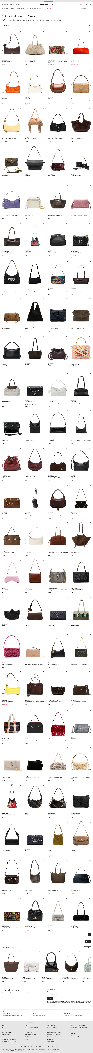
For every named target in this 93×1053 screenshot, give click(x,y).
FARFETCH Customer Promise (9, 1041)
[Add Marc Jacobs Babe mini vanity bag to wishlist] (43, 185)
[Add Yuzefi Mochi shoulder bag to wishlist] (89, 522)
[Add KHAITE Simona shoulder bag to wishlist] (89, 32)
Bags (10, 11)
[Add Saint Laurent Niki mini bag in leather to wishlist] (20, 410)
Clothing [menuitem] (13, 8)
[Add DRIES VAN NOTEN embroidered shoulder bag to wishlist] (20, 373)
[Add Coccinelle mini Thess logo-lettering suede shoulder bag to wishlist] (89, 185)
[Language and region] (80, 4)
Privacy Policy (57, 1002)
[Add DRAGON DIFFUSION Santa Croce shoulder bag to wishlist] (43, 32)
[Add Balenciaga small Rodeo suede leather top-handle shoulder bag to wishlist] (43, 672)
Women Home (4, 11)
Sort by (86, 25)
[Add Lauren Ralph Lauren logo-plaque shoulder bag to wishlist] (66, 860)
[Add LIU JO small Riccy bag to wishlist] (66, 336)
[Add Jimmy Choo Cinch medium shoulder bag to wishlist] (43, 109)
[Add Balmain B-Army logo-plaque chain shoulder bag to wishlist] (20, 261)
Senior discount (51, 1041)
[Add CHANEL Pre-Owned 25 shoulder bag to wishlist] (89, 147)
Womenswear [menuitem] (5, 4)
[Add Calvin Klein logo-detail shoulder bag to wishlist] (43, 261)
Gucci (45, 18)
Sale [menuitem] (51, 8)
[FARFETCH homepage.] (46, 4)
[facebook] (78, 1036)
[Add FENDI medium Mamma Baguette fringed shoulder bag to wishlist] (89, 70)
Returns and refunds (6, 1032)
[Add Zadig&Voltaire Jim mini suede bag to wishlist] (89, 485)
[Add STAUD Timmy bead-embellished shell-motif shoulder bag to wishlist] (66, 261)
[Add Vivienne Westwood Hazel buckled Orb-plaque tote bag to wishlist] (66, 109)
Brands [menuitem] (8, 8)
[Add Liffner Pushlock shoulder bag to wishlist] (66, 223)
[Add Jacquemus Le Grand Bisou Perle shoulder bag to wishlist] (20, 109)
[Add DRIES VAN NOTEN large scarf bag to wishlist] (43, 223)
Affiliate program (51, 1025)
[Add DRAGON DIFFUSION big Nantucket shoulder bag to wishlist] (89, 109)
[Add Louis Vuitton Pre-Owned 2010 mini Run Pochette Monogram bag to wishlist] (89, 634)
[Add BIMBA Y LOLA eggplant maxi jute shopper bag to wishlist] (20, 710)
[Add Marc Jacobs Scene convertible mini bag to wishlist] (66, 634)
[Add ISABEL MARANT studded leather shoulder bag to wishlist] (66, 70)
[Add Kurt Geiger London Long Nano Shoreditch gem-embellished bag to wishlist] (20, 898)
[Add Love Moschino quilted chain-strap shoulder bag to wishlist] (43, 898)
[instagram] (71, 1036)
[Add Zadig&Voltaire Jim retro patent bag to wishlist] (66, 785)
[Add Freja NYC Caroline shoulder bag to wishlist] (89, 373)
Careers (26, 1029)
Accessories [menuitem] (28, 8)
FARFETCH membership (52, 1027)
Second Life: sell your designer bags (78, 1027)
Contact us (4, 1025)
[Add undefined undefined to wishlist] (19, 951)
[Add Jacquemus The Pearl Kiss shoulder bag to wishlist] (20, 672)
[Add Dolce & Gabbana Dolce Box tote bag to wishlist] (89, 336)
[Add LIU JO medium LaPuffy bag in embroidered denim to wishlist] (43, 822)
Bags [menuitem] (22, 8)
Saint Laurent (28, 20)
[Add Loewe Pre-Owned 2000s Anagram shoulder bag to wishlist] (20, 448)
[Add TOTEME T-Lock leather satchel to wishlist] (89, 860)
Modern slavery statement (30, 1034)
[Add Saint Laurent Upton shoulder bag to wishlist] (20, 747)
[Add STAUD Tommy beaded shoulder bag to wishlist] (20, 634)
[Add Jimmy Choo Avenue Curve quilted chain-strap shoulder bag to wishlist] (66, 597)
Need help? (67, 1013)
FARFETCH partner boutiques (31, 1027)
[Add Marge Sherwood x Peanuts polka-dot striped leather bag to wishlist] (89, 597)
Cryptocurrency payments (8, 1036)
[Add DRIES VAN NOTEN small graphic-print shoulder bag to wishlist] (20, 785)
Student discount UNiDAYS (53, 1029)
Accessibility (24, 1046)
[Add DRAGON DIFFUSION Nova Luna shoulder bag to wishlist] (43, 448)
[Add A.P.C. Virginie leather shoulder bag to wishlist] (43, 560)
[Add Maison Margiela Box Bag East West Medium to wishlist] (20, 822)
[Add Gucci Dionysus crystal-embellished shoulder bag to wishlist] (66, 898)
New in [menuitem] (3, 8)
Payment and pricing (6, 1034)
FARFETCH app (28, 1032)
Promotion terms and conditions (9, 1039)
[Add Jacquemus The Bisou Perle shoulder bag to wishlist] (20, 70)
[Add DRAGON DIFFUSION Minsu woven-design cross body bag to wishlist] (66, 672)
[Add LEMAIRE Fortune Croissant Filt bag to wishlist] (43, 785)
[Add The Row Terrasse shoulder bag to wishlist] (43, 336)
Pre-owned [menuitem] (45, 8)
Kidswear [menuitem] (18, 4)
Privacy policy (5, 1046)
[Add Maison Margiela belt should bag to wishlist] (66, 410)
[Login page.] (83, 4)
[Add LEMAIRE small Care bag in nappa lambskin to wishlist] (43, 485)
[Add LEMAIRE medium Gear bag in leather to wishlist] (20, 860)
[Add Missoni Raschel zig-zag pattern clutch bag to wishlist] (66, 747)
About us (27, 1025)
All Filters (5, 25)
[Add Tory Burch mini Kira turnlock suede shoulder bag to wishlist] (89, 672)
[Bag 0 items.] (89, 4)
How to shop (6, 1013)
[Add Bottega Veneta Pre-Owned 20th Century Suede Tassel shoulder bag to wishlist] (43, 747)
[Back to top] (89, 934)
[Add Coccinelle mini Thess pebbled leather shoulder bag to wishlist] (89, 710)
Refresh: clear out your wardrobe (77, 1025)
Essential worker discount (53, 1036)
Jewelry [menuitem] (34, 8)
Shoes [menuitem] (18, 8)
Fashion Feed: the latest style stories (78, 1029)
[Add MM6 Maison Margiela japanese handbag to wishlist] (43, 298)
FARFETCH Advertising (30, 1036)
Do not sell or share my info (52, 1046)
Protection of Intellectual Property (36, 1046)
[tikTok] (74, 1036)
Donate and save (51, 1039)
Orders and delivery (6, 1029)
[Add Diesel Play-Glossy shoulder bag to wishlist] (20, 560)
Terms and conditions (14, 1046)
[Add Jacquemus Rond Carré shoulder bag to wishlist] (43, 147)
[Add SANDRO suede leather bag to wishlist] (89, 822)
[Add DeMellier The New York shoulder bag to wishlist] (89, 261)
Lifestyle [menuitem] (39, 8)
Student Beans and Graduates (54, 1032)
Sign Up (50, 998)
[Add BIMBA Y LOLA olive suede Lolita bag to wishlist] (20, 298)
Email (48, 991)
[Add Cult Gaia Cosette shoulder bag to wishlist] (43, 597)
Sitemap (26, 1039)
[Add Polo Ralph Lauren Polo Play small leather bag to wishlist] (66, 373)
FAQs (34, 1013)
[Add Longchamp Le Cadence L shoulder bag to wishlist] (43, 410)
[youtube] (81, 1036)
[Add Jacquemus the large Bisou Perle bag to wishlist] (20, 32)
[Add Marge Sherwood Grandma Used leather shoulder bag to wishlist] (20, 223)
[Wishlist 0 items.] (86, 4)
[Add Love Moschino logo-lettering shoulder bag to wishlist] (89, 223)
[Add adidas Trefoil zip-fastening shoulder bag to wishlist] (20, 597)
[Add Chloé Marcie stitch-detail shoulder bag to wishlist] (66, 485)
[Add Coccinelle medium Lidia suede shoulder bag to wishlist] (89, 298)
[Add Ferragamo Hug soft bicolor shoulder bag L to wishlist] (20, 522)
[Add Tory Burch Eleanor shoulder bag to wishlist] (43, 70)
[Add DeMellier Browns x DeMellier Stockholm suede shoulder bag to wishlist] (66, 522)
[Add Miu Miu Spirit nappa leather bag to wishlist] (89, 448)
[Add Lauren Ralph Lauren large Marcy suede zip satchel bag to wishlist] (66, 448)
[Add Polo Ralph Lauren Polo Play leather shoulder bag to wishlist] (89, 560)
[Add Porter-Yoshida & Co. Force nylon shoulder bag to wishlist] (66, 298)
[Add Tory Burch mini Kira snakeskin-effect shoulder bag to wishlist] (20, 485)
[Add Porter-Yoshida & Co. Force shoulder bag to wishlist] (89, 785)
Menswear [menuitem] (12, 4)
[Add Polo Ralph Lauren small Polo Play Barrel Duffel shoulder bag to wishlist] (20, 185)
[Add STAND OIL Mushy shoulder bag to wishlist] (20, 336)
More (60, 20)
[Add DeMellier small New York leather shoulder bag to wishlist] (66, 185)
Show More (87, 947)
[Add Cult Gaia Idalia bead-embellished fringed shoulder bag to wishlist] (66, 710)
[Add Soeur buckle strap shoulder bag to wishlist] (66, 822)
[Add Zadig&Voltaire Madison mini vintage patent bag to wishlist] (66, 147)
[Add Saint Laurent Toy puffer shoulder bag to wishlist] (20, 147)
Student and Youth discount (53, 1034)
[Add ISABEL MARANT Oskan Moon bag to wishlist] (43, 860)
